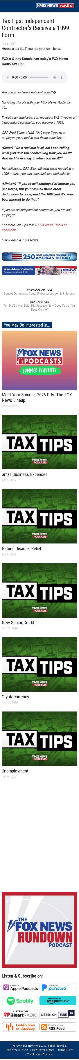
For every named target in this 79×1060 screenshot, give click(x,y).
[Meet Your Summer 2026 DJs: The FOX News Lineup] (39, 360)
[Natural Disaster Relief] (39, 516)
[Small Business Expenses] (39, 442)
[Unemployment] (39, 738)
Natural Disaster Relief (21, 548)
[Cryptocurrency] (39, 664)
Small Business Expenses (25, 474)
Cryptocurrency (15, 696)
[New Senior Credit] (39, 590)
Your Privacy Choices (39, 1054)
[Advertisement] (39, 838)
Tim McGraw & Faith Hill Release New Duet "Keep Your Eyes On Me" (39, 307)
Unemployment (15, 771)
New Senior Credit (18, 622)
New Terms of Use (43, 1049)
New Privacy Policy (16, 1049)
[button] (16, 6)
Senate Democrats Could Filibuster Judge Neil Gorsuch (39, 293)
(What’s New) (66, 1049)
